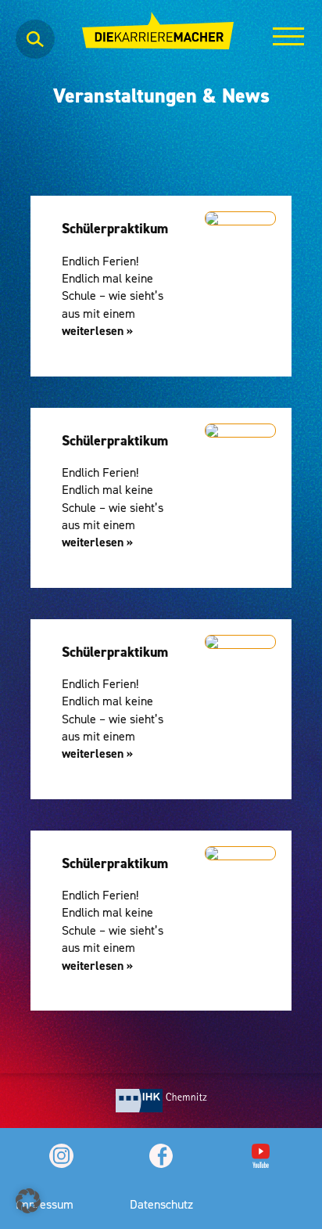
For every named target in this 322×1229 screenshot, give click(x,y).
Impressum (44, 1204)
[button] (28, 1201)
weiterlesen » (97, 331)
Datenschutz (161, 1204)
